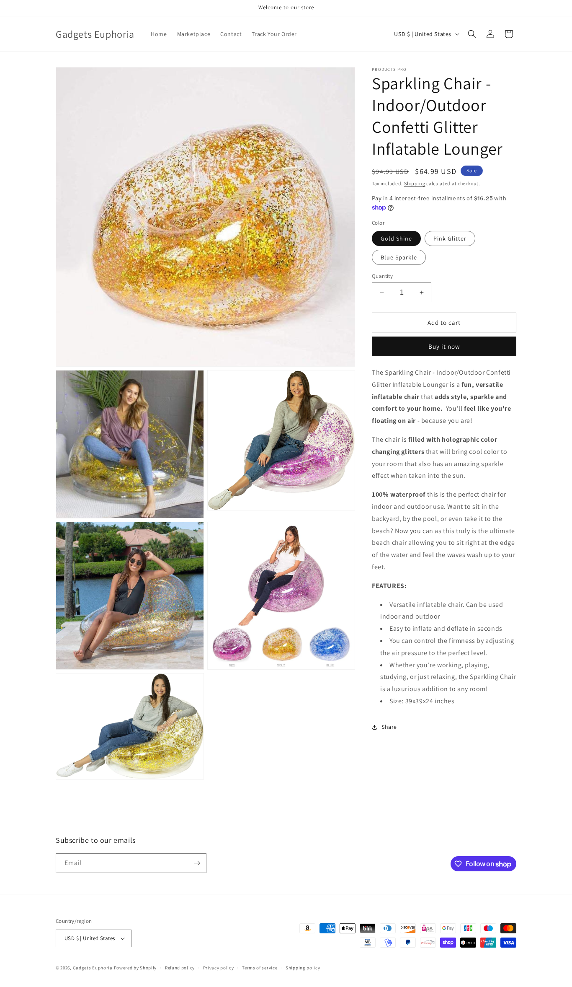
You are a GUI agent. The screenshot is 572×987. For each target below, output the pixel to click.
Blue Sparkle (399, 257)
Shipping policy (303, 968)
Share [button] (389, 727)
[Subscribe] (197, 863)
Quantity (382, 276)
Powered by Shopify (135, 968)
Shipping (414, 183)
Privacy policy (218, 968)
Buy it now (444, 346)
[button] (472, 34)
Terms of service (259, 968)
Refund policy (180, 968)
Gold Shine (396, 238)
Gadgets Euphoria (93, 968)
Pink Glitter (449, 238)
